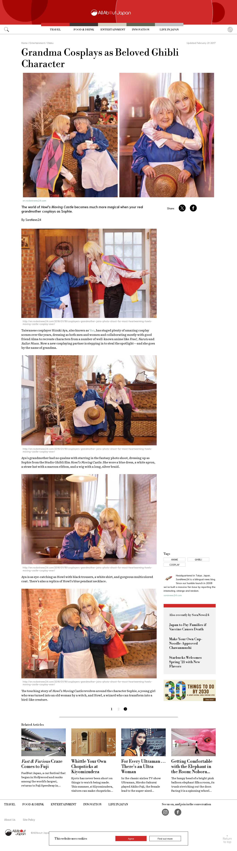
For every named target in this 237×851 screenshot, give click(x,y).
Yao (92, 330)
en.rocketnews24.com (34, 200)
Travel (55, 29)
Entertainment (112, 29)
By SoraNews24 (31, 219)
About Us (9, 819)
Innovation (140, 29)
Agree (131, 838)
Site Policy (29, 819)
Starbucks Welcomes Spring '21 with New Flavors (185, 662)
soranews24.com (173, 595)
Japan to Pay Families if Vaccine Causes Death (187, 627)
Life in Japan (169, 29)
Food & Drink (84, 29)
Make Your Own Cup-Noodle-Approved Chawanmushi (185, 643)
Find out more (165, 838)
